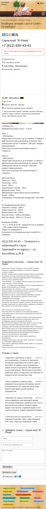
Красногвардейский (23, 495)
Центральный (8, 504)
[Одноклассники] (10, 34)
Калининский (37, 491)
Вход (42, 3)
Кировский (7, 495)
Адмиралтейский (9, 488)
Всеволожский (22, 491)
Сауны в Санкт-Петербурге (9, 20)
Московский (24, 498)
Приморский (24, 501)
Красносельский (9, 498)
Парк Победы (9, 66)
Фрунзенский (38, 501)
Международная (21, 66)
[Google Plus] (16, 34)
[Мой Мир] (13, 34)
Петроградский (8, 501)
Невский (37, 498)
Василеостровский (27, 488)
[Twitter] (6, 34)
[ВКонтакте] (3, 34)
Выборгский (7, 491)
